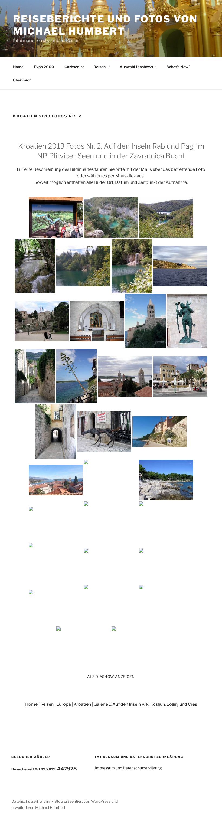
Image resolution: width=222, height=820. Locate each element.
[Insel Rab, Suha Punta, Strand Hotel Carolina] (111, 480)
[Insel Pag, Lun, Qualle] (166, 605)
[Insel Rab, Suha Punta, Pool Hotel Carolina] (111, 521)
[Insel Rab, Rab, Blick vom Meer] (166, 521)
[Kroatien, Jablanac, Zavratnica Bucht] (56, 563)
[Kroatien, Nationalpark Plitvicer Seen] (56, 217)
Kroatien (82, 704)
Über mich (22, 80)
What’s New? (178, 66)
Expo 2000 (44, 66)
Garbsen (71, 66)
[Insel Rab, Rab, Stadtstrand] (159, 431)
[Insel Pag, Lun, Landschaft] (111, 605)
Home (18, 66)
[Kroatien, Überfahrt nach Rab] (180, 266)
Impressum (105, 768)
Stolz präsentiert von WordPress (82, 801)
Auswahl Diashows (136, 66)
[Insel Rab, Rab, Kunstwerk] (104, 431)
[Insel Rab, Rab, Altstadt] (42, 321)
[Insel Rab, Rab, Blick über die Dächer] (56, 480)
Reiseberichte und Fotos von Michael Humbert (105, 25)
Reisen (99, 66)
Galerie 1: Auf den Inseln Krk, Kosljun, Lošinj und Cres (145, 704)
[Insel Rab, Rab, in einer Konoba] (139, 646)
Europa (63, 704)
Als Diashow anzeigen (111, 676)
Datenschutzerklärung (142, 768)
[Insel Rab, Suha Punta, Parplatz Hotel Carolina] (56, 522)
